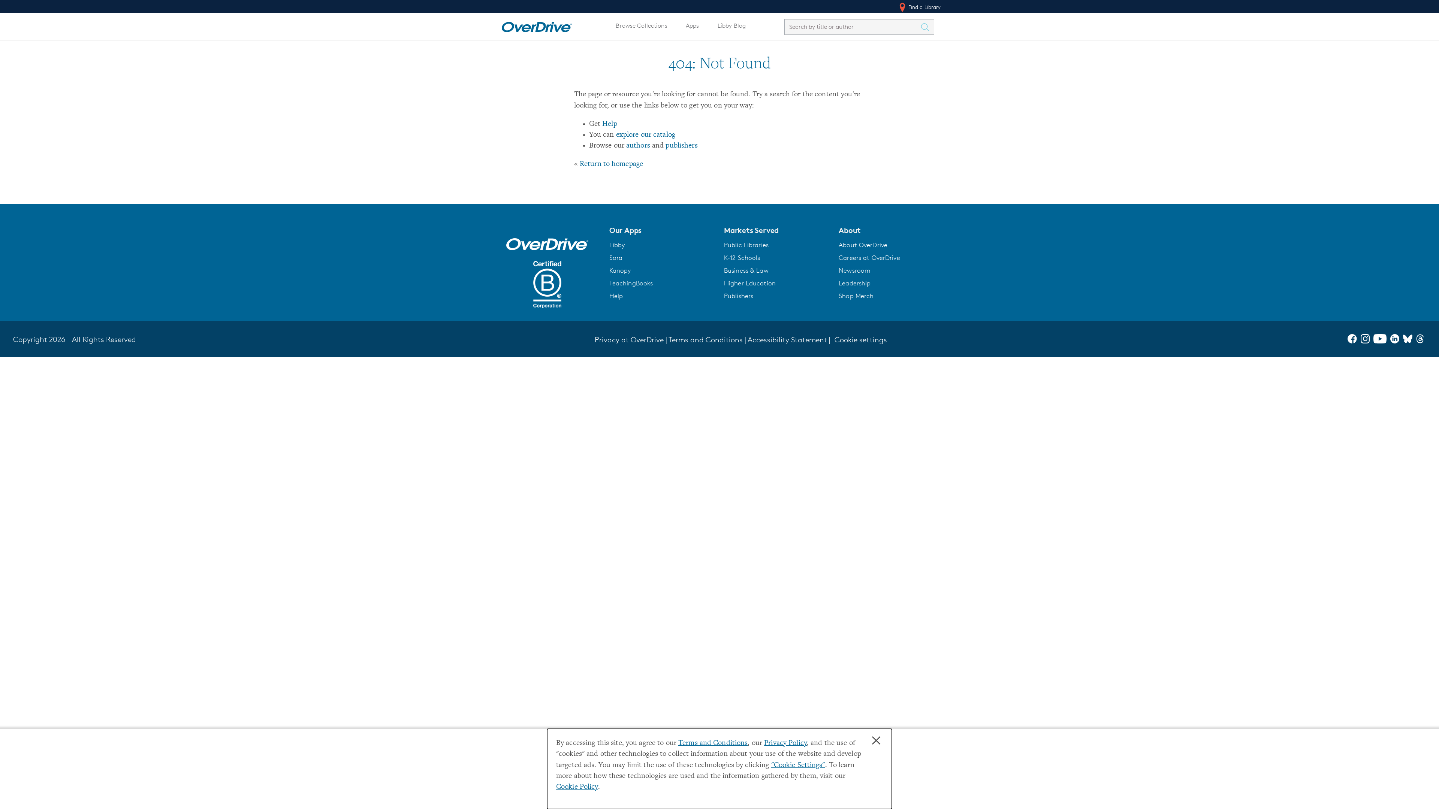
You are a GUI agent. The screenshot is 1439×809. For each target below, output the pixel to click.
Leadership (855, 283)
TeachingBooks (631, 283)
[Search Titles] (927, 26)
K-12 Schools (742, 257)
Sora (616, 257)
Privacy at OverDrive (629, 339)
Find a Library (924, 7)
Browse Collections (641, 25)
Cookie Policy (577, 787)
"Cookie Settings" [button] (798, 765)
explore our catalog (645, 135)
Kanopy (620, 270)
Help (609, 124)
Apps (692, 25)
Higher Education (750, 283)
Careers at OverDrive (869, 257)
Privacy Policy (785, 743)
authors (638, 145)
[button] (662, 230)
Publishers (738, 296)
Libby (617, 245)
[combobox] (852, 26)
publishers (681, 145)
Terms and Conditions (713, 743)
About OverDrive (863, 245)
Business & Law (746, 270)
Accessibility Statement (787, 339)
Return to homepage (611, 164)
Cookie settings (861, 339)
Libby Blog (732, 25)
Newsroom (855, 270)
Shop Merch (856, 296)
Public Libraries (746, 245)
